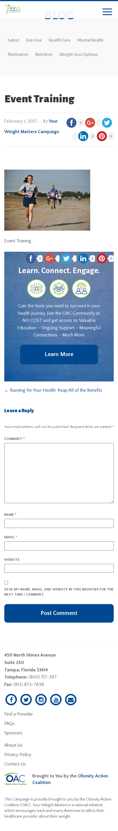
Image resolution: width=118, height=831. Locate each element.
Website (11, 560)
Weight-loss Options (78, 54)
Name (10, 515)
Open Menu (107, 12)
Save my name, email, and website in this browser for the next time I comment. (59, 592)
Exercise (34, 40)
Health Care (59, 40)
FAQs (9, 723)
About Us (13, 745)
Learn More (59, 354)
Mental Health (90, 40)
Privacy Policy (17, 754)
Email (10, 537)
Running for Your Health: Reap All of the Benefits (53, 390)
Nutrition (43, 54)
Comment (14, 439)
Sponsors (13, 732)
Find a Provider (18, 714)
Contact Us (15, 764)
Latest (13, 40)
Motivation (18, 54)
